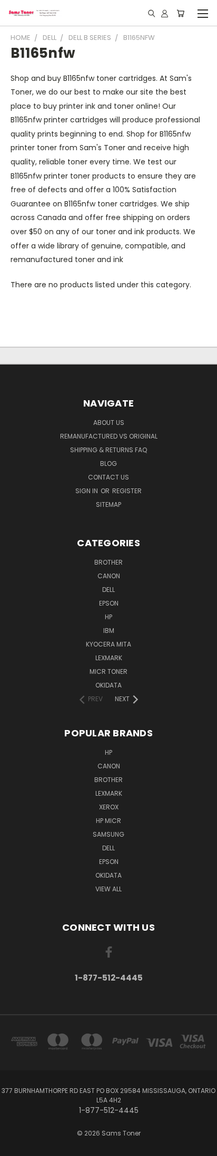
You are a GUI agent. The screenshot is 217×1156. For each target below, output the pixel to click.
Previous (16, 1145)
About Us (108, 422)
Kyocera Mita (108, 644)
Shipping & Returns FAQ (108, 449)
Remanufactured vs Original (108, 436)
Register (127, 490)
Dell (108, 589)
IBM (108, 630)
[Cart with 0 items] (180, 13)
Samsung (108, 834)
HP (108, 616)
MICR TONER (108, 671)
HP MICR (108, 820)
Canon (108, 575)
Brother (108, 562)
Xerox (109, 807)
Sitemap (108, 504)
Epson (109, 603)
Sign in (87, 490)
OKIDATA (108, 685)
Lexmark (108, 657)
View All (108, 888)
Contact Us (108, 477)
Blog (108, 463)
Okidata (108, 875)
